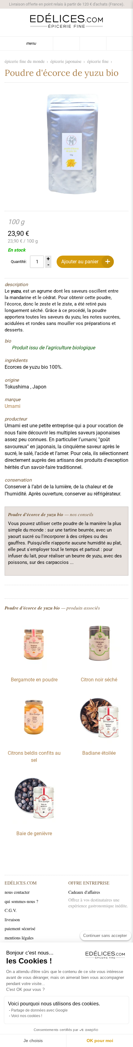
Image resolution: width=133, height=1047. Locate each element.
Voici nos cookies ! (26, 1016)
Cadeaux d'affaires (84, 892)
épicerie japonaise (65, 61)
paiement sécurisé (20, 928)
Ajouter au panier (79, 262)
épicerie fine (98, 61)
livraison (12, 919)
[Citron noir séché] (99, 668)
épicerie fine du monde (25, 61)
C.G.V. (11, 910)
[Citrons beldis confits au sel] (34, 742)
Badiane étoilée (99, 753)
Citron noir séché (99, 680)
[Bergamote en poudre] (34, 668)
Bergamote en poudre (34, 680)
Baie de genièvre (34, 833)
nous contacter (17, 892)
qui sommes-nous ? (21, 901)
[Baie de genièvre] (34, 822)
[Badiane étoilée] (99, 742)
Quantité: (19, 261)
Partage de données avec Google (39, 1010)
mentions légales (19, 938)
